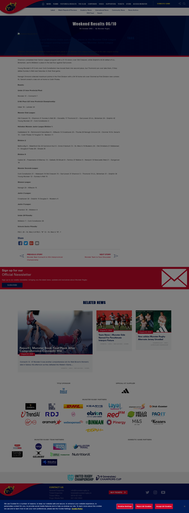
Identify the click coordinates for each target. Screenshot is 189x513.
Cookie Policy (77, 509)
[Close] (184, 506)
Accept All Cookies (163, 506)
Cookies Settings (125, 506)
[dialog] (94, 506)
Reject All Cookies (144, 506)
